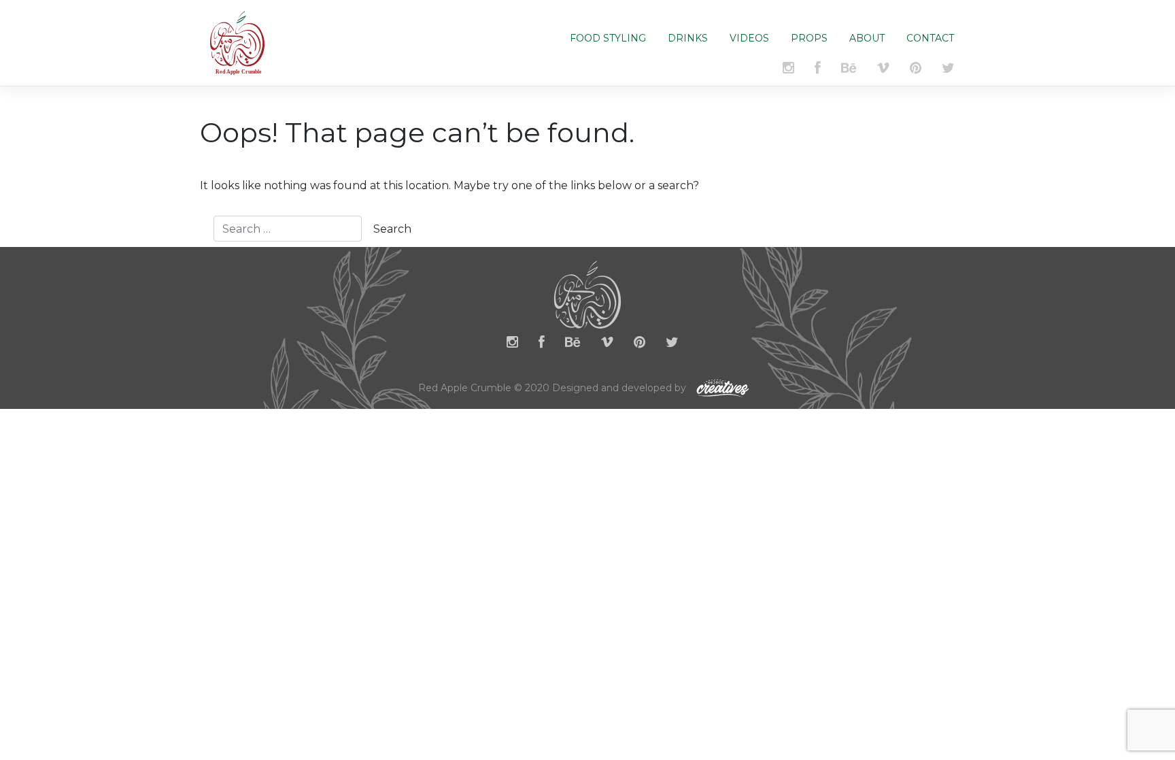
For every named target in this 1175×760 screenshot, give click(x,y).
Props (809, 38)
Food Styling (608, 38)
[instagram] (512, 344)
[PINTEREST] (915, 70)
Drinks (688, 38)
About (867, 38)
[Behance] (573, 344)
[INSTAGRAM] (788, 70)
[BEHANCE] (849, 70)
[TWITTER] (948, 70)
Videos (749, 38)
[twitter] (672, 344)
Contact (930, 38)
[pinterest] (639, 344)
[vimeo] (883, 70)
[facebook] (542, 344)
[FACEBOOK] (818, 70)
